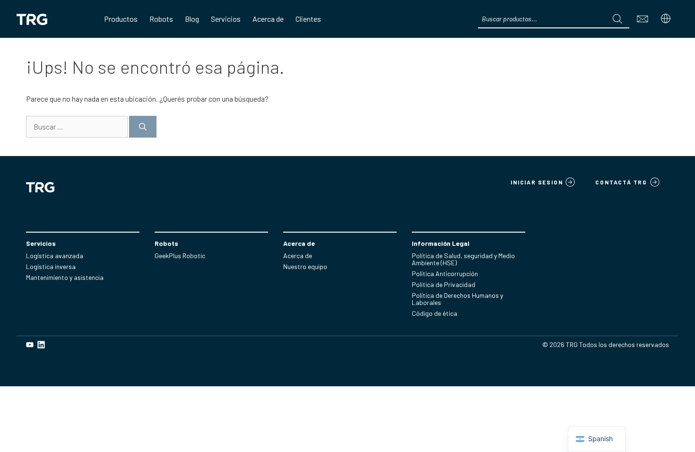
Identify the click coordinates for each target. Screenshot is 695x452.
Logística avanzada (54, 256)
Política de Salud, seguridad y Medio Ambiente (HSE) (463, 259)
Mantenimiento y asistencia (65, 277)
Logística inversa (51, 266)
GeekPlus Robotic (180, 256)
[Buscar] (617, 18)
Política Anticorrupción (445, 273)
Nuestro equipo (305, 266)
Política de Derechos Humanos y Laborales (457, 298)
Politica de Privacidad (443, 284)
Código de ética (434, 313)
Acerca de (297, 256)
